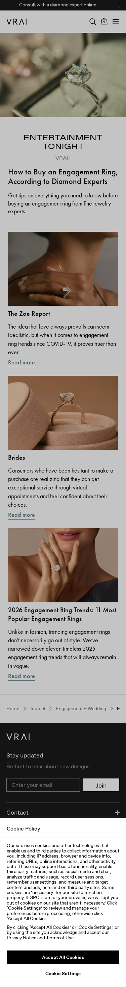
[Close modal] (63, 493)
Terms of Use (60, 937)
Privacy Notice (21, 937)
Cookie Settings (63, 973)
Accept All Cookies (63, 957)
